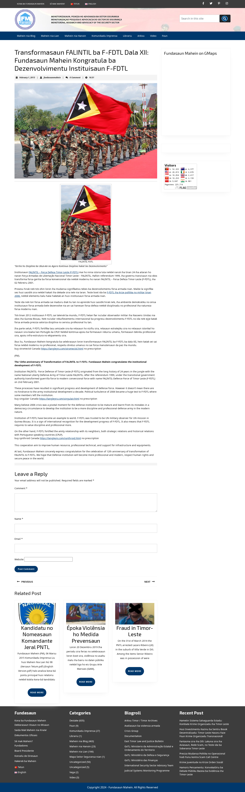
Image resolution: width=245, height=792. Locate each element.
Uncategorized (78, 761)
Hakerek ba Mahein (25, 761)
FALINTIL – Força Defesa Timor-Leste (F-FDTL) (53, 272)
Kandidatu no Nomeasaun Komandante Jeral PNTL (37, 637)
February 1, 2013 (27, 77)
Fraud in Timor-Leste (134, 630)
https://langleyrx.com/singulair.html (59, 398)
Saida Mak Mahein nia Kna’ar (30, 730)
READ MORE (38, 694)
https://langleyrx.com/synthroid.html (60, 438)
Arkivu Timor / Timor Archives (141, 720)
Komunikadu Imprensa (104, 35)
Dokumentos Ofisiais (25, 735)
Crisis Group (131, 730)
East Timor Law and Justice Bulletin (144, 741)
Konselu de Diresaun (26, 755)
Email (18, 538)
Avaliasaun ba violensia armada (142, 725)
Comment (20, 488)
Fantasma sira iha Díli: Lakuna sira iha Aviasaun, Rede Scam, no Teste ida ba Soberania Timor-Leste (201, 745)
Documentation (133, 736)
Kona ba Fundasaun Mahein (30, 4)
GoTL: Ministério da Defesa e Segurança (146, 755)
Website (19, 559)
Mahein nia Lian (50, 35)
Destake (74, 720)
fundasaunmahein (52, 77)
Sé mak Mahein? (57, 4)
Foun (165, 35)
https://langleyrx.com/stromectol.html (62, 348)
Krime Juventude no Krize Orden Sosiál (201, 762)
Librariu (127, 35)
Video (153, 35)
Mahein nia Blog (26, 35)
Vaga (72, 772)
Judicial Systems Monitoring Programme (147, 770)
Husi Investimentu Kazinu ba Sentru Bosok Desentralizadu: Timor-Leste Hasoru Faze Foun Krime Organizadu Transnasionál (203, 733)
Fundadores (21, 745)
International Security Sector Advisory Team (148, 765)
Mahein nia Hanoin (75, 35)
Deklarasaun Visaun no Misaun (31, 724)
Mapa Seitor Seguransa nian (85, 756)
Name (18, 518)
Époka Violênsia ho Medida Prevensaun (86, 634)
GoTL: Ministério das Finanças (141, 760)
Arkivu (141, 35)
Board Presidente (24, 750)
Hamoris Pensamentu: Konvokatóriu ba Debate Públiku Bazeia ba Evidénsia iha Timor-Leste (202, 771)
